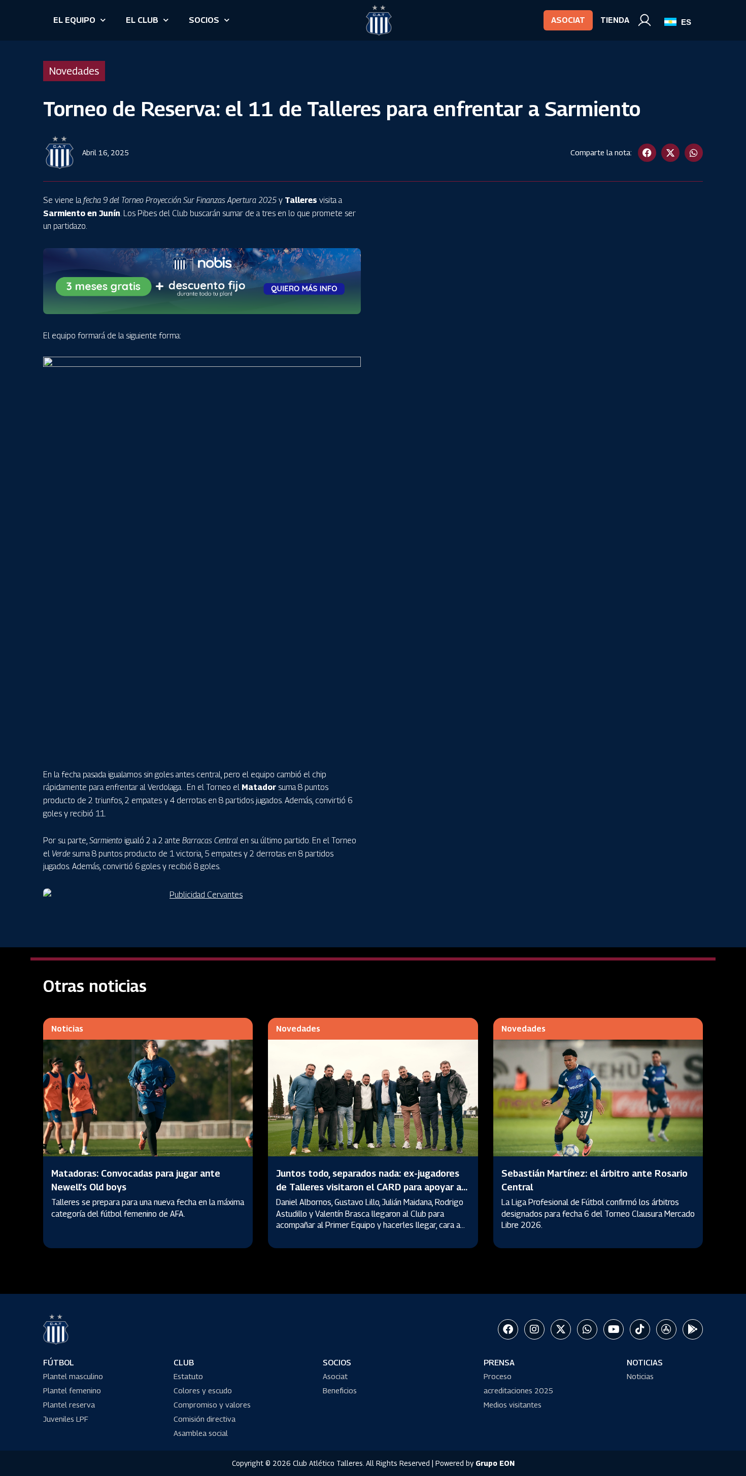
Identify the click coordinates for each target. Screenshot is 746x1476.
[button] (647, 153)
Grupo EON (495, 1463)
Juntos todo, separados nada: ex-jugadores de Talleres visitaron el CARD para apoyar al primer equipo (370, 1187)
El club (142, 20)
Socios (204, 20)
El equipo (74, 20)
